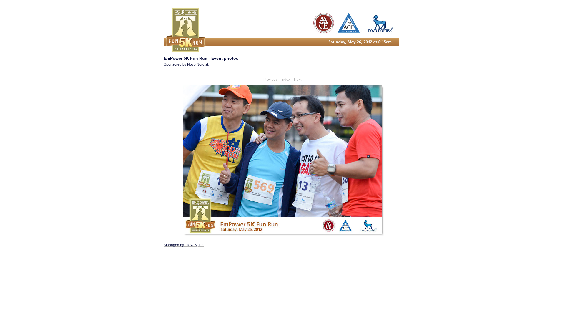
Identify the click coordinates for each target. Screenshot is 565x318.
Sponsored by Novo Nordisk (186, 64)
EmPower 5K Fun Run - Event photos (201, 58)
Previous (270, 79)
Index (285, 79)
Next (297, 79)
